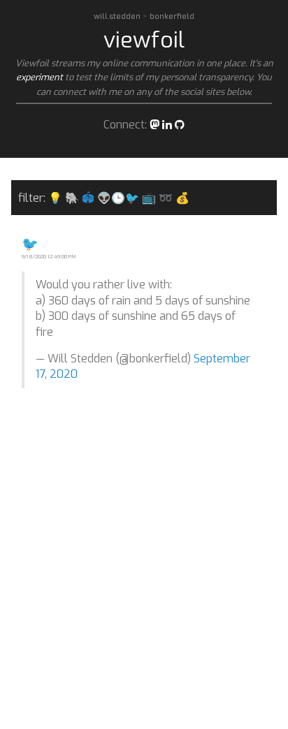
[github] (180, 124)
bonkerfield (172, 16)
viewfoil (144, 39)
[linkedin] (167, 124)
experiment (39, 77)
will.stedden (118, 16)
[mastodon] (154, 124)
